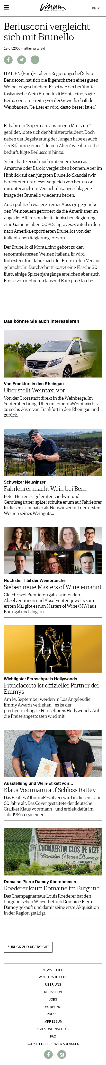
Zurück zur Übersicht (28, 947)
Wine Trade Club (53, 977)
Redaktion (53, 992)
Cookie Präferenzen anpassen (53, 1044)
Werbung (53, 1007)
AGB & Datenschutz (53, 1029)
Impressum (53, 1021)
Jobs (53, 999)
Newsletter (53, 970)
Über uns (53, 984)
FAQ (53, 1036)
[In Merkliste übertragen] (35, 59)
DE (94, 8)
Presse (53, 1014)
